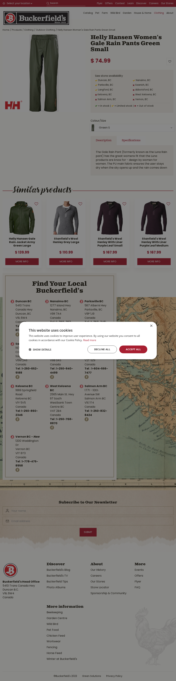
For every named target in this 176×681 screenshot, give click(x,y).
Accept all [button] (133, 349)
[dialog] (88, 340)
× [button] (151, 325)
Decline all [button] (102, 349)
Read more (89, 340)
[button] (40, 349)
